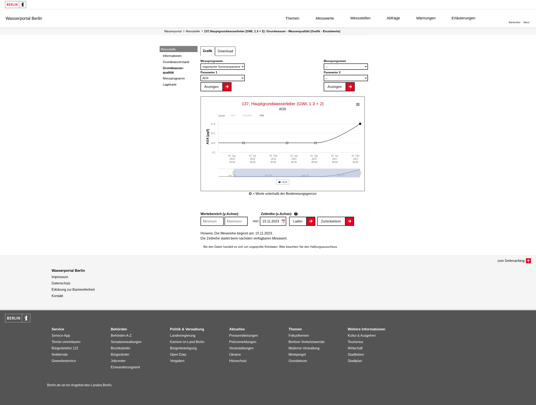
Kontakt (57, 296)
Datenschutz (61, 283)
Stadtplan (355, 361)
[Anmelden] (494, 18)
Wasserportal (173, 31)
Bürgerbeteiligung (183, 348)
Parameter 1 (208, 72)
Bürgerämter (120, 354)
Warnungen (426, 18)
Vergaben (177, 361)
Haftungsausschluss (323, 246)
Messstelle (193, 31)
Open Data (178, 354)
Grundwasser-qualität (173, 70)
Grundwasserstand (176, 62)
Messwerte (325, 18)
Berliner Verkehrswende (307, 342)
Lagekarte (169, 84)
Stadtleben (356, 354)
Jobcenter (118, 361)
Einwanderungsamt (125, 367)
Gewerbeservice (64, 361)
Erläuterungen (463, 18)
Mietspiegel (297, 354)
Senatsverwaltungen (126, 342)
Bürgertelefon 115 (65, 348)
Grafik (207, 51)
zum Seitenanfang (511, 260)
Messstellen (360, 18)
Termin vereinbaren (66, 342)
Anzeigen (211, 87)
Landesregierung (182, 335)
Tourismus (355, 342)
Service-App (61, 335)
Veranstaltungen (241, 348)
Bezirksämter (120, 348)
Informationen (172, 56)
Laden (297, 221)
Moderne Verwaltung (304, 348)
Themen (292, 18)
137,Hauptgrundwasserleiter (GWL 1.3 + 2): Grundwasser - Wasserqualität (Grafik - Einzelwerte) (272, 31)
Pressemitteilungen (243, 335)
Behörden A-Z (121, 335)
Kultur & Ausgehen (362, 335)
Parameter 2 (332, 72)
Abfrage (393, 18)
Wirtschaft (355, 348)
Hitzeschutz (238, 361)
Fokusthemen (299, 335)
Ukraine (235, 354)
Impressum (60, 277)
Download (225, 51)
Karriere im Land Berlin (187, 342)
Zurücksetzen (331, 221)
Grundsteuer (298, 361)
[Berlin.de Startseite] (15, 4)
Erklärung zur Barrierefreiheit (73, 289)
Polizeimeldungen (242, 342)
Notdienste (60, 354)
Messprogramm (174, 78)
